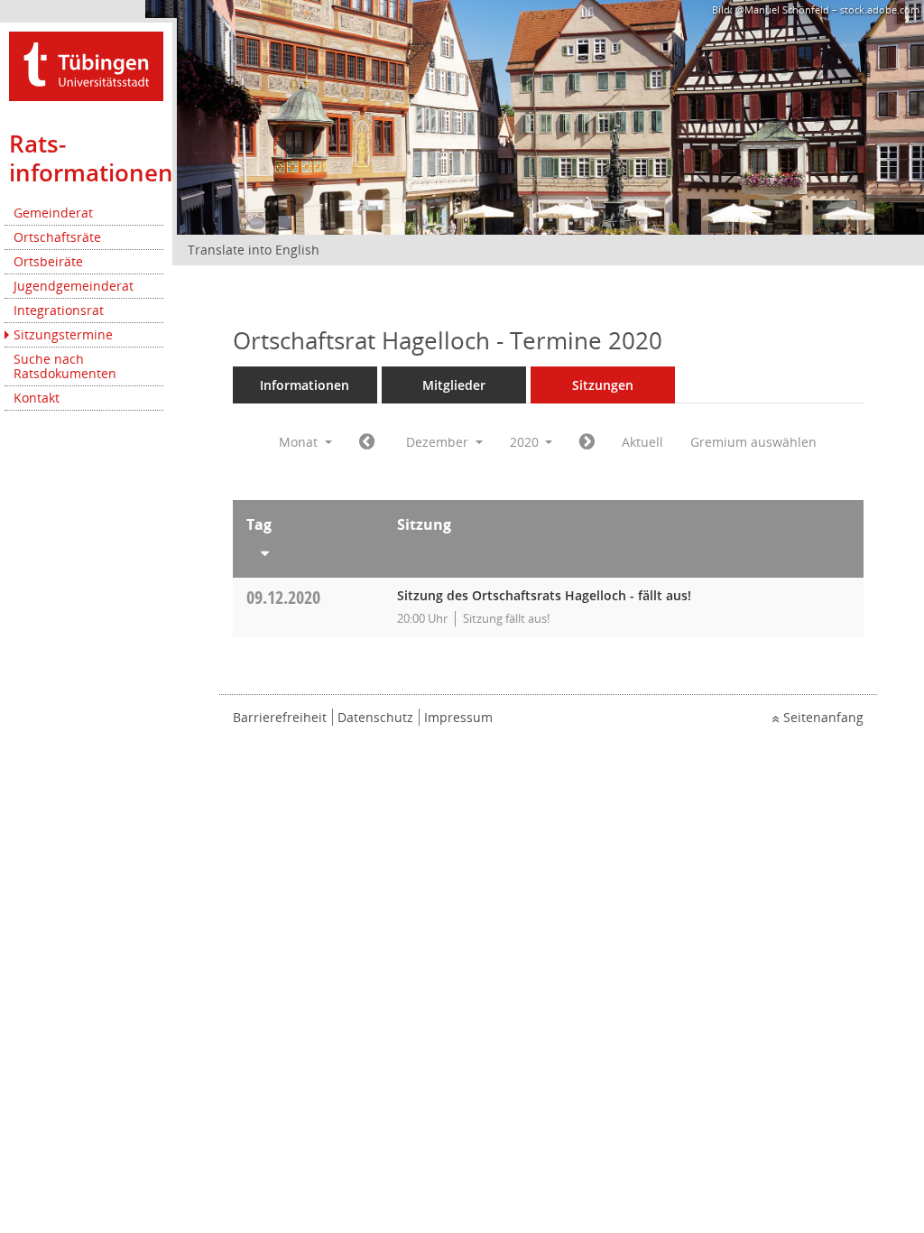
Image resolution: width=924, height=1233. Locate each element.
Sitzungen (602, 385)
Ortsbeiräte (48, 261)
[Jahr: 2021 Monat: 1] (587, 442)
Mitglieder (453, 385)
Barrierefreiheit (280, 717)
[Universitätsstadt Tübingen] (86, 64)
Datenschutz (375, 717)
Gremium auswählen (753, 441)
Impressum (458, 717)
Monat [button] (300, 441)
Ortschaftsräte (57, 237)
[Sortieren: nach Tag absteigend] (308, 549)
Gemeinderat (53, 212)
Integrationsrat (59, 310)
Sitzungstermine (63, 334)
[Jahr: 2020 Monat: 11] (367, 442)
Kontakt (37, 397)
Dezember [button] (439, 441)
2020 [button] (526, 441)
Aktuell (642, 441)
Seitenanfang (823, 717)
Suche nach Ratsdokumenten (65, 366)
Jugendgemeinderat (74, 285)
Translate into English (253, 249)
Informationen (304, 385)
